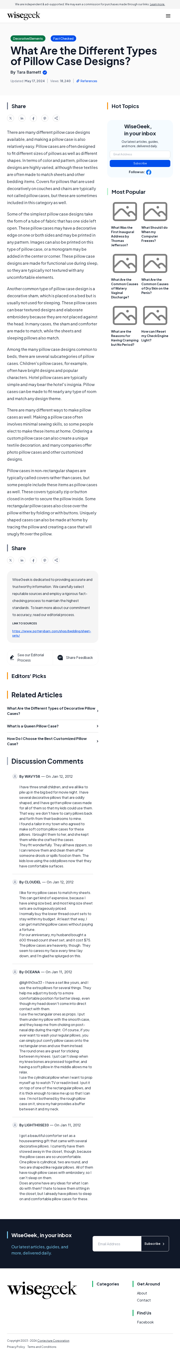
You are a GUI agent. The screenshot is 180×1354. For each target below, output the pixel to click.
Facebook (145, 1322)
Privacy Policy (16, 1347)
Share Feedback (79, 657)
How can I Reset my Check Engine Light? (154, 335)
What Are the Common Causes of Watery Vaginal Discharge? (124, 288)
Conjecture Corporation (53, 1340)
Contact (144, 1300)
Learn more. (157, 4)
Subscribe (140, 163)
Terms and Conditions (41, 1347)
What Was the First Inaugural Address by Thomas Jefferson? (122, 236)
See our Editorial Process (30, 657)
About (142, 1293)
